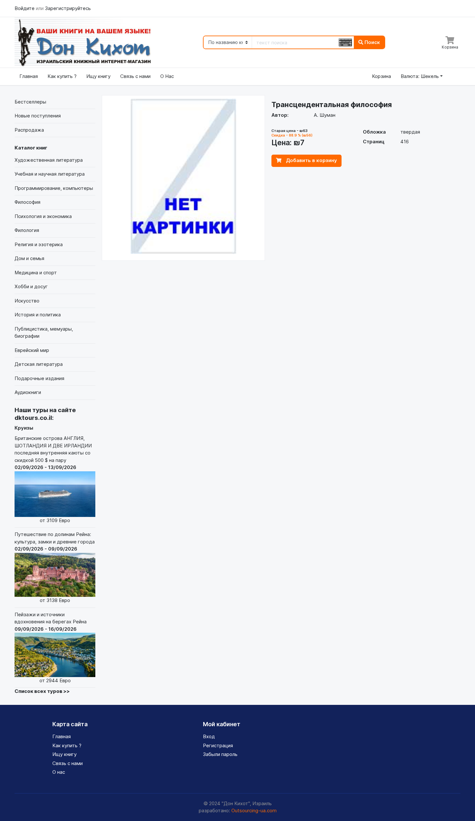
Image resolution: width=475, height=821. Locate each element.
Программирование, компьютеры (54, 188)
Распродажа (29, 130)
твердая (410, 132)
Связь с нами (135, 76)
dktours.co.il (33, 417)
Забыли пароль (220, 754)
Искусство (27, 301)
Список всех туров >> (42, 691)
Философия (27, 202)
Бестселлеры (30, 102)
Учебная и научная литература (50, 174)
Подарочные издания (39, 378)
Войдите (25, 8)
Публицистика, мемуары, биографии (44, 332)
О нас (58, 772)
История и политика (38, 315)
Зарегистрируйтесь (68, 8)
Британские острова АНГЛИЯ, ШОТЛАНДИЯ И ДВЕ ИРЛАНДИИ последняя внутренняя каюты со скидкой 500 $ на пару (53, 479)
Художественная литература (49, 160)
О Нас (167, 76)
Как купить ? (62, 76)
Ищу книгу (98, 76)
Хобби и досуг (31, 286)
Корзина (381, 76)
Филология (27, 230)
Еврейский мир (32, 350)
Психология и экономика (43, 216)
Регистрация (218, 745)
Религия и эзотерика (39, 244)
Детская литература (39, 364)
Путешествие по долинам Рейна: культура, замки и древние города (55, 567)
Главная (28, 76)
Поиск (371, 42)
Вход (209, 736)
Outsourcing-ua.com (254, 810)
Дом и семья (29, 258)
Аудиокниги (28, 392)
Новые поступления (38, 116)
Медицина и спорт (36, 272)
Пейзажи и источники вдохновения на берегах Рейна (51, 647)
